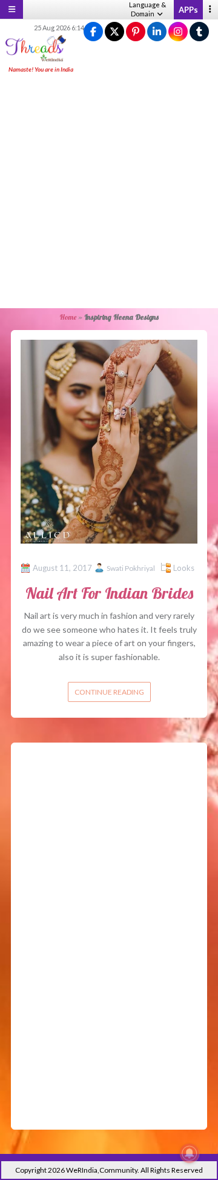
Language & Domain (147, 9)
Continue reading (109, 691)
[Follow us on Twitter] (114, 32)
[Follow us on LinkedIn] (157, 32)
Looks (183, 568)
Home (67, 317)
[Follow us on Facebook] (93, 32)
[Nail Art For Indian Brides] (109, 441)
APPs (188, 10)
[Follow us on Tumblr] (199, 32)
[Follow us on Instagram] (178, 32)
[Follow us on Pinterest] (135, 32)
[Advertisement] (109, 192)
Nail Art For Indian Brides (109, 593)
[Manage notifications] (189, 1153)
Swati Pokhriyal (131, 568)
